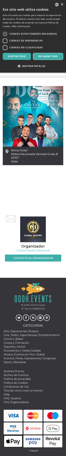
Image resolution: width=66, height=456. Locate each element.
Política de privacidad (17, 379)
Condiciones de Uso (16, 386)
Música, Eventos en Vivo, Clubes (24, 354)
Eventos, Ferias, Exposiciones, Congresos (30, 358)
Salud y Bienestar (15, 362)
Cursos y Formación (16, 342)
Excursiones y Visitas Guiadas (22, 350)
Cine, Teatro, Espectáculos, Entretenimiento (32, 335)
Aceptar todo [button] (17, 56)
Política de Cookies (16, 382)
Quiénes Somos (14, 371)
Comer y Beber (13, 339)
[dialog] (33, 36)
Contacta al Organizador (33, 258)
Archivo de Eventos (16, 375)
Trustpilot (33, 450)
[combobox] (57, 4)
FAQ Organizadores (16, 402)
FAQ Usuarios (12, 398)
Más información (21, 26)
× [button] (61, 4)
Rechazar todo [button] (48, 56)
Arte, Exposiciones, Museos (21, 331)
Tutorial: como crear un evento (23, 390)
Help (7, 394)
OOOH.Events (37, 305)
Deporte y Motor (14, 346)
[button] (33, 66)
